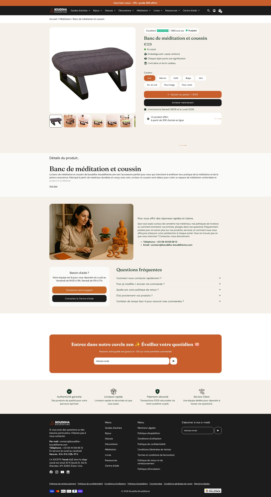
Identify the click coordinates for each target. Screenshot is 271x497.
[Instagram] (56, 472)
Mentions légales (202, 483)
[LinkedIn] (68, 472)
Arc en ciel (152, 85)
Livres (108, 455)
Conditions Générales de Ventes (154, 449)
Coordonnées (155, 483)
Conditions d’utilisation (115, 483)
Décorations (111, 444)
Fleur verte (187, 85)
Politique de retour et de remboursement (150, 462)
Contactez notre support (79, 290)
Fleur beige (169, 85)
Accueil (53, 19)
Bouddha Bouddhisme (139, 491)
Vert (201, 78)
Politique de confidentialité (151, 444)
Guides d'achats (113, 427)
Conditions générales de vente (178, 483)
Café (176, 78)
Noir (150, 78)
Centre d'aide (112, 465)
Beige (188, 78)
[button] (55, 121)
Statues (109, 438)
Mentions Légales (147, 427)
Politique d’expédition (138, 483)
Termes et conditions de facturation (156, 455)
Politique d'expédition (149, 433)
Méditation (65, 19)
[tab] (180, 145)
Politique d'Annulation (149, 468)
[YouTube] (62, 472)
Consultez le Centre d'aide (79, 298)
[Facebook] (51, 472)
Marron (162, 78)
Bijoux (108, 433)
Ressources (111, 460)
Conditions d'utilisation (149, 438)
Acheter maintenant (183, 102)
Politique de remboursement (62, 483)
